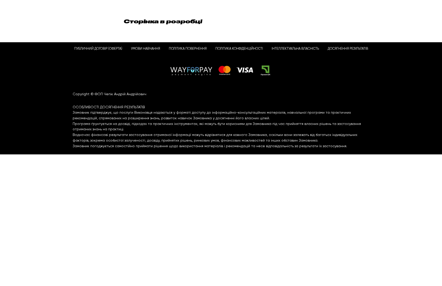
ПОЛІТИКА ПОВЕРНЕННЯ (188, 48)
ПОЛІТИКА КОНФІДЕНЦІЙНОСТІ (239, 48)
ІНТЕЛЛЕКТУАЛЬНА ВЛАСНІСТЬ (295, 48)
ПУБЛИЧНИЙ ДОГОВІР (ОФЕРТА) (98, 48)
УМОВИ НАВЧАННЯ (145, 48)
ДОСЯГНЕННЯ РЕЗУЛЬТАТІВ (348, 48)
